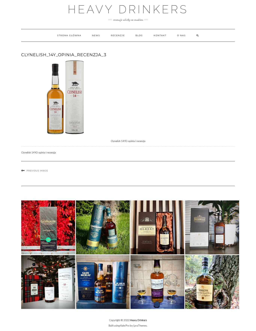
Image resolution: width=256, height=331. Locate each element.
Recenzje (118, 35)
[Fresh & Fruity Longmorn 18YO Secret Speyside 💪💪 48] (157, 282)
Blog (139, 35)
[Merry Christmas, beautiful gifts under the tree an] (48, 282)
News (96, 35)
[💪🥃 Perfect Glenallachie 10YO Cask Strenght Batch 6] (48, 227)
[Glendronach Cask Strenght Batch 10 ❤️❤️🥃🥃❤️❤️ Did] (103, 227)
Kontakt (160, 35)
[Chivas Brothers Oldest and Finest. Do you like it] (157, 227)
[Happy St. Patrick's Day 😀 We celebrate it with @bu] (212, 227)
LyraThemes (140, 325)
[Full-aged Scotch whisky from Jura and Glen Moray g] (103, 282)
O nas (181, 35)
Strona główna (69, 35)
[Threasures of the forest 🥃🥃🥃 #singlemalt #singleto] (212, 282)
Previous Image (37, 170)
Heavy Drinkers (128, 9)
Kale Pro (124, 325)
